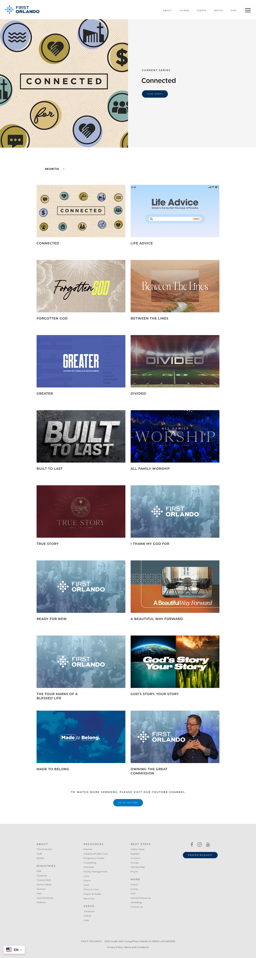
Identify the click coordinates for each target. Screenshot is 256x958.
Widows (41, 902)
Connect (136, 858)
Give (233, 10)
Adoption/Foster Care (96, 853)
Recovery (89, 898)
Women (41, 889)
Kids (39, 871)
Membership (138, 867)
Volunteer (89, 911)
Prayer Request (200, 855)
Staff (39, 853)
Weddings (136, 902)
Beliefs (40, 858)
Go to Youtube (128, 802)
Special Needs (45, 898)
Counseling (90, 862)
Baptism (135, 853)
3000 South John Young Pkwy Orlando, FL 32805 (131, 941)
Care (86, 876)
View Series (155, 94)
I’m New (184, 10)
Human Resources (141, 898)
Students (42, 875)
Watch (218, 10)
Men (39, 893)
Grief (86, 885)
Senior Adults (44, 884)
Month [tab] (52, 169)
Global (87, 916)
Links (86, 920)
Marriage (89, 867)
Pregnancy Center (94, 858)
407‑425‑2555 (168, 941)
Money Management (95, 871)
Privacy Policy (115, 947)
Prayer (134, 871)
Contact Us (137, 907)
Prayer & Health (92, 894)
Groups (135, 862)
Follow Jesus (137, 849)
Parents (88, 849)
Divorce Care (91, 889)
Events (201, 10)
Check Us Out (44, 849)
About (167, 10)
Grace (87, 880)
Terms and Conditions (136, 947)
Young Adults (44, 880)
